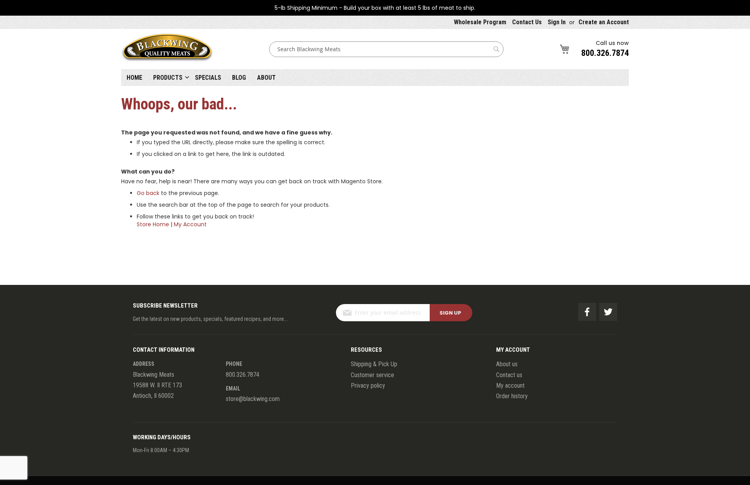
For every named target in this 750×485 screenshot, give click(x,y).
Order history (512, 396)
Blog (239, 77)
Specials (208, 77)
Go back (148, 193)
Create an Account (604, 22)
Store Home (153, 224)
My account (510, 385)
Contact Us (527, 22)
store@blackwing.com (253, 399)
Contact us (509, 375)
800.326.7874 (605, 53)
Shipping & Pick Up (374, 364)
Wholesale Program (480, 22)
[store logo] (167, 49)
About (266, 77)
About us (507, 364)
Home (134, 77)
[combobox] (386, 49)
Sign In (557, 22)
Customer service (372, 375)
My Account (190, 224)
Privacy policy (368, 385)
